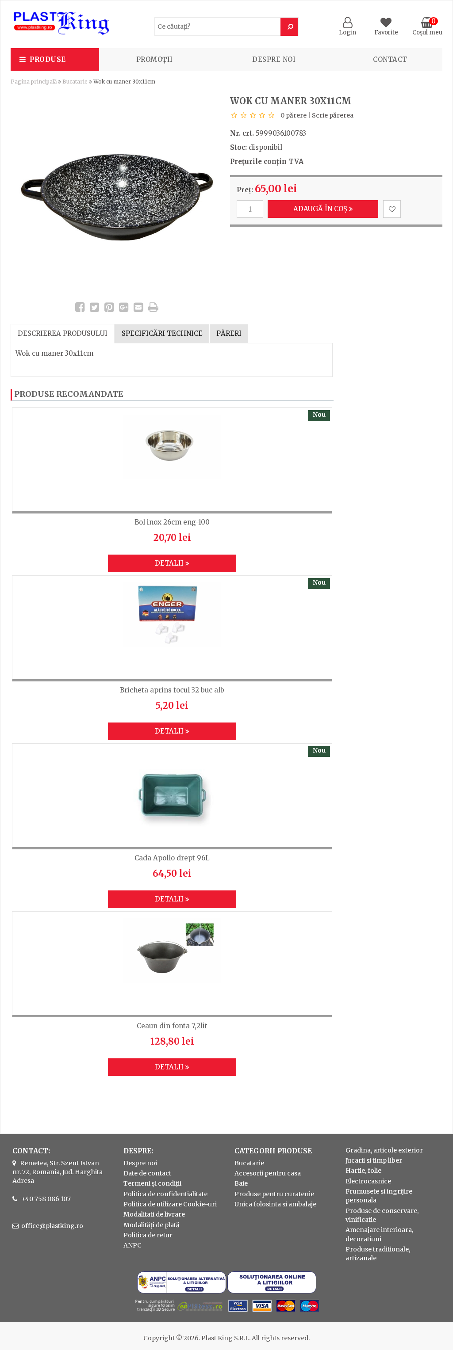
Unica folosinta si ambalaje (275, 1204)
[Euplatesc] (226, 1313)
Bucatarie (75, 81)
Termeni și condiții (152, 1183)
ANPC (132, 1245)
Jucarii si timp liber (374, 1160)
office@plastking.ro (52, 1226)
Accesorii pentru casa (267, 1173)
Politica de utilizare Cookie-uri (170, 1204)
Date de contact (147, 1173)
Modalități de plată (151, 1225)
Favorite (386, 32)
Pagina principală (34, 81)
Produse (48, 59)
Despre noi (274, 59)
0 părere (293, 115)
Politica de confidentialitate (165, 1194)
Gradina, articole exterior (384, 1150)
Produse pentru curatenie (274, 1194)
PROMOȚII (154, 59)
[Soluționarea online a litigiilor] (271, 1291)
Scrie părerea (332, 115)
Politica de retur (148, 1235)
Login (347, 32)
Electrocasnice (368, 1181)
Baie (241, 1183)
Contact (390, 59)
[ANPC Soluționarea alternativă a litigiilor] (181, 1291)
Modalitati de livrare (154, 1214)
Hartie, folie (363, 1171)
